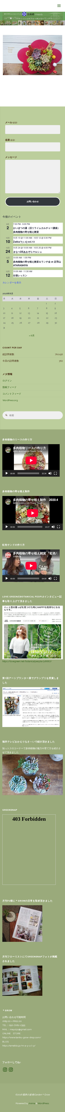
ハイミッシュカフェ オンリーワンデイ (34, 18)
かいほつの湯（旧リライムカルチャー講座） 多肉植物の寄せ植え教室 (37, 229)
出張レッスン (20, 275)
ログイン (7, 380)
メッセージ (11, 157)
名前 (10, 139)
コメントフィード (11, 393)
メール (11, 122)
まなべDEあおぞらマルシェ (27, 251)
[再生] (6, 473)
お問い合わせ (33, 201)
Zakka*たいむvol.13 (24, 241)
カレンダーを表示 (11, 282)
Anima (31, 1103)
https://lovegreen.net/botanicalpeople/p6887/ (27, 661)
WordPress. (43, 1103)
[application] (31, 460)
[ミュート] (50, 473)
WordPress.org (10, 400)
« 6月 (31, 335)
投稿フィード (9, 387)
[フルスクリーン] (55, 473)
